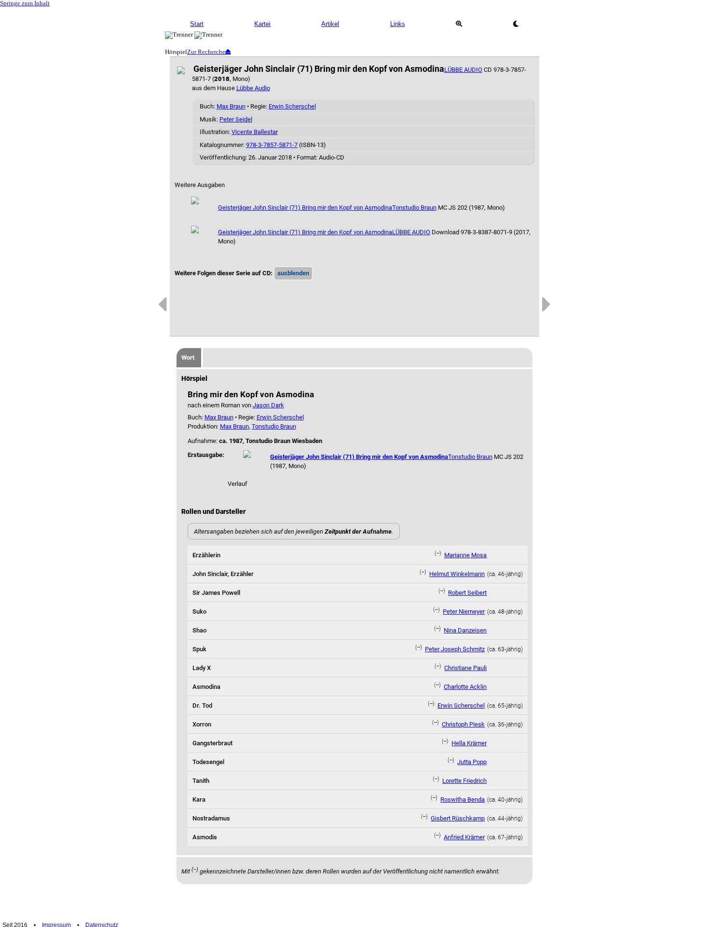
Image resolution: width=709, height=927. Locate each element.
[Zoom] (458, 24)
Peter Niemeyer (464, 611)
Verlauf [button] (237, 483)
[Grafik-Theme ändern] (515, 24)
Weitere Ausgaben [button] (200, 184)
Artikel (330, 23)
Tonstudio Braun (414, 207)
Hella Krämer (469, 743)
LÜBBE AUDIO (463, 69)
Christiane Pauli (465, 668)
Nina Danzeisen (465, 630)
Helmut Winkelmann (457, 574)
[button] (293, 273)
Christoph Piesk (463, 724)
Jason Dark (268, 405)
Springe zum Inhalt (25, 3)
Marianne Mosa (465, 555)
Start (197, 23)
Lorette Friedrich (464, 780)
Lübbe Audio (253, 88)
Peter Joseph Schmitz (455, 649)
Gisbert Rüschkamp (458, 818)
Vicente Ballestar (255, 131)
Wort (187, 357)
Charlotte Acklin (465, 686)
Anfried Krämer (464, 837)
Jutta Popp (472, 762)
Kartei (262, 23)
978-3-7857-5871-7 (272, 144)
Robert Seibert (467, 592)
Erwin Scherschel (292, 106)
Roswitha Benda (462, 799)
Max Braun (231, 106)
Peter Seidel (235, 119)
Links (397, 23)
